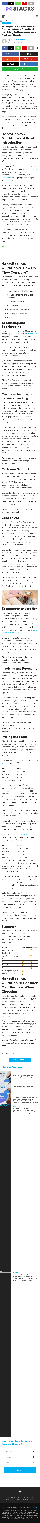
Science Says (10, 1497)
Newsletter (10, 1499)
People (32, 1499)
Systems (25, 1499)
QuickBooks (6, 178)
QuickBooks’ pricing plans (28, 834)
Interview (30, 1497)
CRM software (32, 334)
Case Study (21, 1497)
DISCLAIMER (10, 1509)
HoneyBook (32, 169)
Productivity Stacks (18, 40)
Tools (19, 1499)
